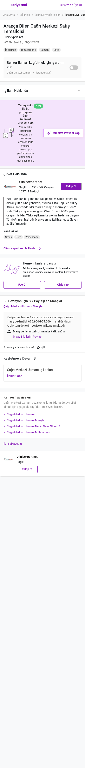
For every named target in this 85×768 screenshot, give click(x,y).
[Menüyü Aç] (5, 4)
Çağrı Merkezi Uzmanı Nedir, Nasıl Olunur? (33, 426)
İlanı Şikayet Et (13, 443)
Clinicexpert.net (13, 37)
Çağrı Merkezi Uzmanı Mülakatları (28, 432)
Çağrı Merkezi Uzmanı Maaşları (24, 306)
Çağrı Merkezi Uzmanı (20, 414)
